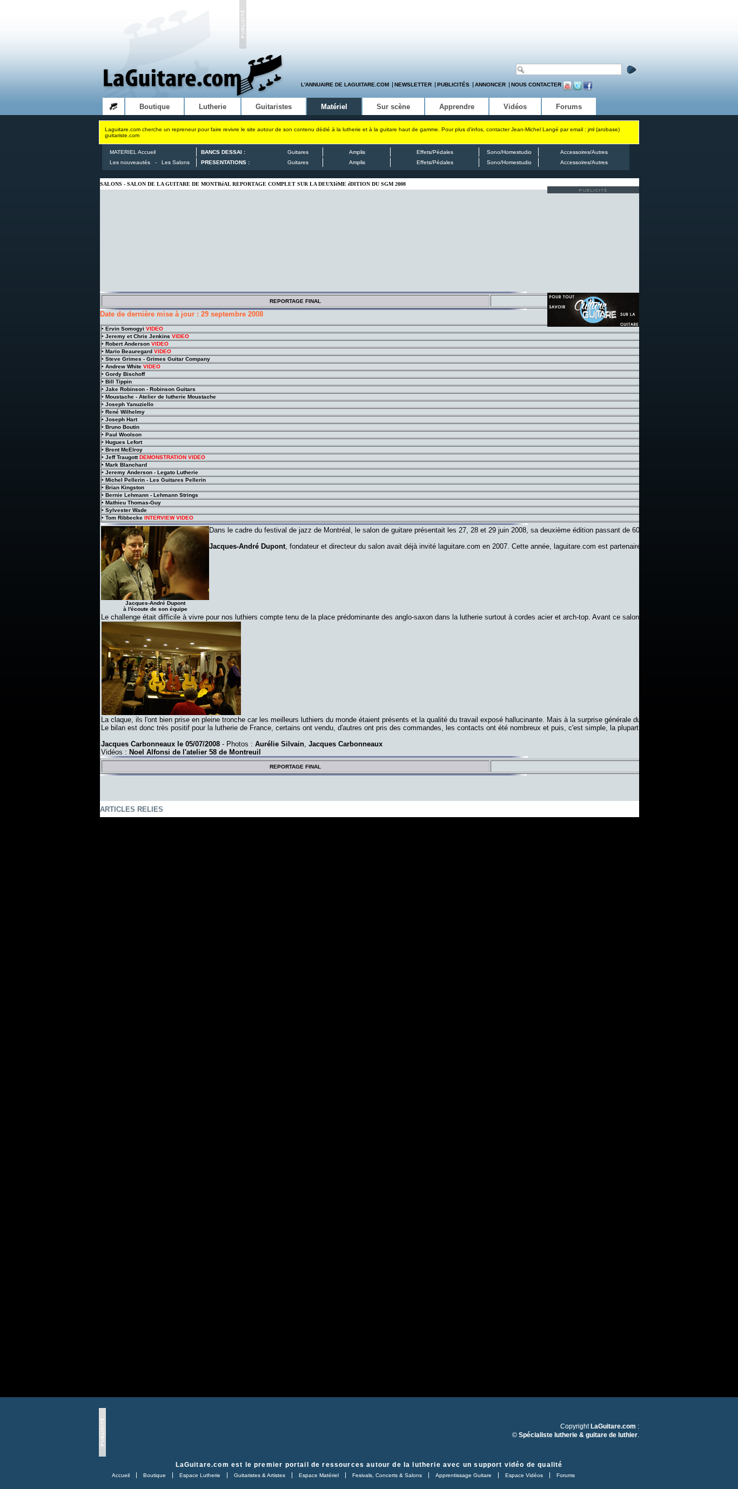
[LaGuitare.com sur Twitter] (577, 88)
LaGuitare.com (202, 1464)
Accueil (121, 1475)
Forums (565, 1475)
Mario (128, 351)
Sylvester (126, 510)
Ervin (124, 329)
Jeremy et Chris (137, 336)
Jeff (121, 457)
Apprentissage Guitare (463, 1475)
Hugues (123, 442)
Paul (123, 434)
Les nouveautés (130, 162)
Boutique (154, 1475)
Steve (157, 359)
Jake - (150, 389)
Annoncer (490, 84)
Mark (126, 465)
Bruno (122, 427)
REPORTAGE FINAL (295, 301)
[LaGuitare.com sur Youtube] (567, 88)
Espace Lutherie (199, 1475)
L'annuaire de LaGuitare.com (345, 84)
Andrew (123, 366)
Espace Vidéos (524, 1475)
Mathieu (133, 503)
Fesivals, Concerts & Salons (387, 1475)
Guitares (297, 152)
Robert (127, 344)
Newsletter (413, 84)
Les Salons (176, 162)
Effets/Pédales (435, 152)
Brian (124, 487)
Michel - (155, 480)
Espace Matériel (319, 1475)
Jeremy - (151, 472)
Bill (118, 382)
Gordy (125, 374)
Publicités (453, 84)
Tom (124, 518)
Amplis (357, 152)
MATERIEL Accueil (133, 152)
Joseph (129, 404)
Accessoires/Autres (584, 152)
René (125, 412)
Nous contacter (536, 84)
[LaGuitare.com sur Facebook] (587, 88)
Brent (124, 450)
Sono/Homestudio (509, 152)
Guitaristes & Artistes (259, 1475)
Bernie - (151, 495)
